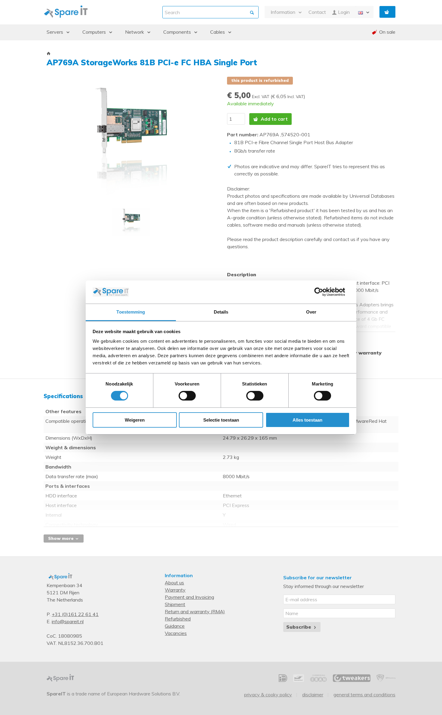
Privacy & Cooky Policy (268, 695)
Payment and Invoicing (189, 597)
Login (343, 12)
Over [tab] (311, 311)
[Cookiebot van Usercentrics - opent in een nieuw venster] (323, 291)
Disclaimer (312, 695)
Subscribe (299, 627)
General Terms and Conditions (364, 695)
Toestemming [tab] (130, 311)
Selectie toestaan (221, 419)
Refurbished (178, 619)
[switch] (187, 396)
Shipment (175, 604)
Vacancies (176, 633)
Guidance (175, 626)
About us (174, 583)
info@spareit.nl (68, 621)
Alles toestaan (307, 419)
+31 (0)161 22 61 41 (75, 614)
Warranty (175, 590)
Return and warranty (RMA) (195, 611)
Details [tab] (221, 311)
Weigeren (135, 419)
